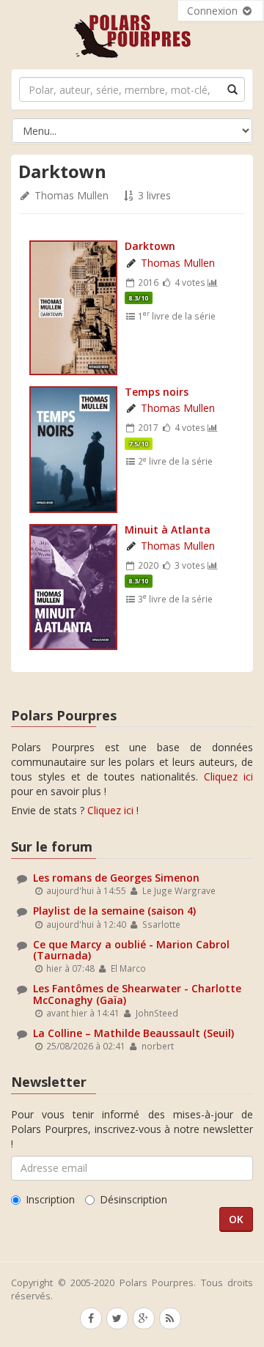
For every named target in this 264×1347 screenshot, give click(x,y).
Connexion (214, 11)
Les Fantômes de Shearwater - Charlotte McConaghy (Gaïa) (137, 993)
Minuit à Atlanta (167, 529)
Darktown (150, 246)
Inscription (50, 1199)
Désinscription (133, 1199)
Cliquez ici (228, 776)
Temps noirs (156, 392)
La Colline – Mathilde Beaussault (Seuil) (133, 1033)
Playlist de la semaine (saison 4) (114, 911)
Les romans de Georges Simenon (116, 878)
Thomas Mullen (71, 195)
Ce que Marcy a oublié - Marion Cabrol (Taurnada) (131, 949)
